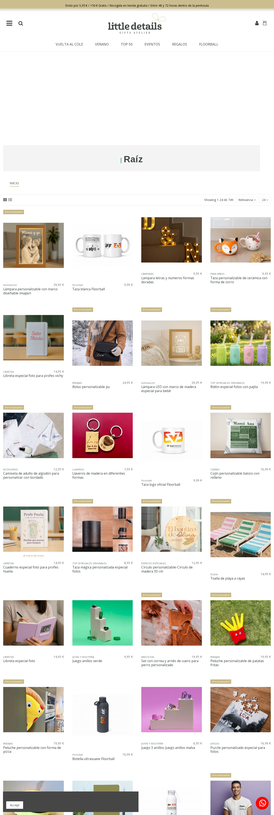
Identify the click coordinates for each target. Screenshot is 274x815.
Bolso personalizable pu (91, 387)
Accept (14, 805)
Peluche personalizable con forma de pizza (32, 750)
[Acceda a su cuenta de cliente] (257, 23)
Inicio (14, 183)
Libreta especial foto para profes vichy (33, 376)
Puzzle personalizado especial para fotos (237, 750)
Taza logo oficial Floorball (160, 485)
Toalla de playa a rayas (227, 578)
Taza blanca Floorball (88, 289)
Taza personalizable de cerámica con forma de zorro (238, 280)
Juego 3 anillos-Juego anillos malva (168, 748)
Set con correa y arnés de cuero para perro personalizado (169, 663)
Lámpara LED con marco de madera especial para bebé (168, 389)
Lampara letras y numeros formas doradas (167, 280)
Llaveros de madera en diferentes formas (98, 475)
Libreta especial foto (19, 661)
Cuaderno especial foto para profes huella (30, 569)
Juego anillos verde (87, 661)
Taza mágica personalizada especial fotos (100, 569)
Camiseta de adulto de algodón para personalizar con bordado (31, 475)
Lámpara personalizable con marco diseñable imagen (30, 291)
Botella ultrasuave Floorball (93, 759)
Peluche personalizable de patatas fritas (237, 663)
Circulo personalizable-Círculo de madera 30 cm (167, 569)
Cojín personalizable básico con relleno (234, 475)
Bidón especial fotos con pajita (234, 387)
